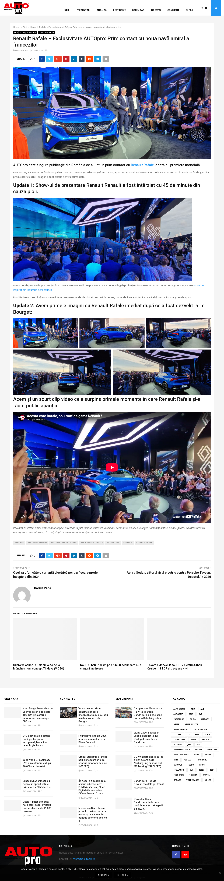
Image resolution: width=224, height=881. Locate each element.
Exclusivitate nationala (63, 542)
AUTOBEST (178, 714)
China (193, 719)
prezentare (113, 542)
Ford (207, 734)
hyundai (206, 739)
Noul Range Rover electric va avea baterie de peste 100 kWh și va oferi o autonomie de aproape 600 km (38, 715)
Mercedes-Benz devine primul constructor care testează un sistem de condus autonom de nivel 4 (92, 814)
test (212, 770)
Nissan (208, 754)
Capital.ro (178, 719)
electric (177, 734)
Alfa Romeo (179, 709)
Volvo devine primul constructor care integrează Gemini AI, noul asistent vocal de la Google (93, 715)
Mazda (198, 749)
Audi (203, 709)
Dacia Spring (200, 729)
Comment (173, 10)
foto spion (179, 739)
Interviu (155, 10)
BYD (200, 714)
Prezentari (83, 10)
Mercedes (212, 749)
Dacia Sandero (180, 729)
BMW (191, 714)
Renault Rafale (142, 165)
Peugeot (188, 760)
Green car (138, 10)
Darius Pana (22, 50)
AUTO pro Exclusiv (28, 32)
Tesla (201, 770)
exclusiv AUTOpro (37, 542)
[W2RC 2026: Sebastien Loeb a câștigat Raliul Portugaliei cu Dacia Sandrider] (123, 736)
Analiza (102, 10)
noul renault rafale (92, 542)
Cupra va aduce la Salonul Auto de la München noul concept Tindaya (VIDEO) (38, 666)
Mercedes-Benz (181, 754)
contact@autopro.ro (84, 859)
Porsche (202, 760)
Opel (175, 760)
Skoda (190, 765)
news (196, 754)
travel (206, 775)
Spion (202, 765)
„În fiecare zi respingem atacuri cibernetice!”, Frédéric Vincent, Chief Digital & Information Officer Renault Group (92, 787)
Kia (198, 744)
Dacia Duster (191, 724)
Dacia (176, 724)
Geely (193, 739)
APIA (193, 709)
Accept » (104, 874)
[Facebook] (203, 8)
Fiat (197, 734)
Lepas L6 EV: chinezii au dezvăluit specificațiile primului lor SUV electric (37, 784)
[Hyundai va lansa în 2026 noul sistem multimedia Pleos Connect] (68, 739)
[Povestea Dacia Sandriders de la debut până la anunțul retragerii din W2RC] (123, 803)
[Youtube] (207, 8)
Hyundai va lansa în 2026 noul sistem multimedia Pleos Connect (92, 738)
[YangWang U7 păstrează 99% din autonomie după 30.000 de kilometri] (12, 763)
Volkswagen (192, 780)
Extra (189, 10)
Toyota (193, 775)
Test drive (119, 10)
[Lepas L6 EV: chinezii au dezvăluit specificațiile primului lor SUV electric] (12, 784)
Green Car (11, 698)
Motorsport (124, 698)
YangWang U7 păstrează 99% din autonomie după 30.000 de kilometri (37, 763)
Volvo (208, 780)
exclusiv (19, 542)
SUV (191, 770)
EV (188, 734)
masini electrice (181, 749)
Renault (127, 542)
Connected (67, 698)
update (177, 780)
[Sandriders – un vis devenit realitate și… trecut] (123, 784)
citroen (205, 719)
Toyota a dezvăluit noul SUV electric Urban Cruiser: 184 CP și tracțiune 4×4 (174, 666)
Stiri (67, 10)
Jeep (189, 744)
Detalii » (122, 874)
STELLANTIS (178, 770)
